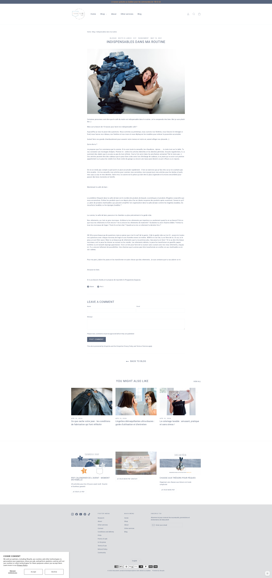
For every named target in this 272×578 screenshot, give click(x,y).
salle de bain (153, 203)
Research (101, 518)
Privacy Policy (22, 565)
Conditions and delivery (106, 532)
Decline (54, 572)
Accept (33, 572)
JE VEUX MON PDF (168, 490)
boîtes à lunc (177, 172)
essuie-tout (150, 172)
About (113, 14)
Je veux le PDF (79, 492)
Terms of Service (142, 346)
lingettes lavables (173, 203)
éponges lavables (113, 205)
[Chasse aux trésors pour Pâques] (180, 463)
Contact (100, 528)
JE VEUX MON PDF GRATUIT (127, 479)
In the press (102, 542)
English (134, 561)
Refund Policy (102, 549)
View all (197, 381)
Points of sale (102, 539)
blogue (113, 38)
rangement (143, 38)
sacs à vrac (95, 175)
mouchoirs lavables (94, 205)
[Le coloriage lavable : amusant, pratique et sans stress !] (180, 401)
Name (89, 306)
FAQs (99, 535)
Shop (102, 14)
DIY (135, 38)
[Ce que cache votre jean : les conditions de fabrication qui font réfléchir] (91, 401)
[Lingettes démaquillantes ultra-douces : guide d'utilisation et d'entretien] (136, 401)
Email (138, 306)
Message (89, 317)
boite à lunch (125, 38)
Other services (127, 14)
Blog (140, 14)
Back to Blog (138, 361)
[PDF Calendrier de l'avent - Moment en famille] (91, 463)
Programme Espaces (132, 280)
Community (102, 552)
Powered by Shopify (158, 570)
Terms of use (102, 546)
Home (93, 14)
